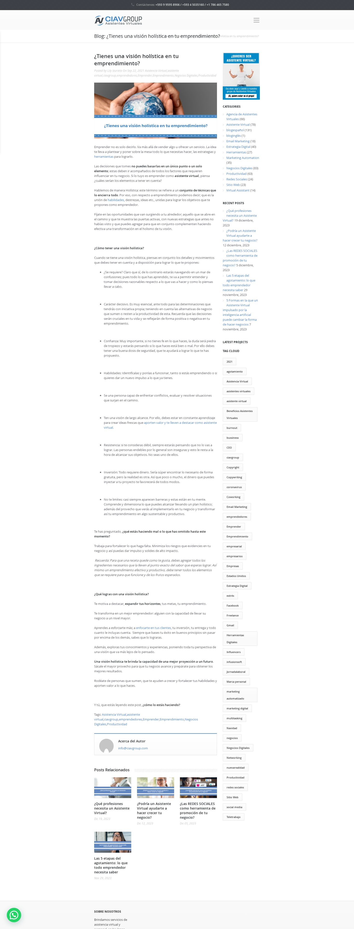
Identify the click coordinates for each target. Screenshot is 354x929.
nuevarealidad (236, 767)
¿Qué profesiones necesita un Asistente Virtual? (112, 808)
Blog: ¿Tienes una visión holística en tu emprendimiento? (223, 36)
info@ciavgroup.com (133, 748)
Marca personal (236, 681)
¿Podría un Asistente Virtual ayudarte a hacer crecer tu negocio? (154, 810)
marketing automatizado (235, 695)
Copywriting (234, 477)
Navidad (232, 728)
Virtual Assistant (237, 190)
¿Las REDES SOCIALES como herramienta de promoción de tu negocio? (198, 810)
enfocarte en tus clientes (153, 628)
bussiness (233, 437)
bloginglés (233, 135)
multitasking (234, 718)
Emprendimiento (163, 75)
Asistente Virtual (238, 124)
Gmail (230, 625)
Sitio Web (233, 185)
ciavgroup (109, 75)
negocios (232, 738)
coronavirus (234, 487)
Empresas (233, 566)
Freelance (233, 615)
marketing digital (237, 708)
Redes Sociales (236, 179)
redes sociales (235, 787)
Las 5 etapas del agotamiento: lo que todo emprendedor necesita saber (111, 865)
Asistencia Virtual (156, 70)
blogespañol (235, 130)
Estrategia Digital (238, 146)
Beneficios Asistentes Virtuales (240, 414)
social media (234, 807)
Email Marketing (237, 141)
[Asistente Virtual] (118, 20)
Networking (234, 757)
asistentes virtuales (238, 391)
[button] (14, 915)
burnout (232, 428)
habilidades (116, 200)
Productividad (207, 75)
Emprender (145, 75)
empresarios (235, 556)
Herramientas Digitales (235, 638)
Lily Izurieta (114, 70)
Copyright (233, 467)
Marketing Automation (242, 158)
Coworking (233, 497)
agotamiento (235, 371)
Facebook (233, 605)
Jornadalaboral (236, 672)
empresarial (234, 546)
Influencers (234, 652)
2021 (229, 361)
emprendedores (127, 75)
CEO (229, 447)
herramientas (103, 156)
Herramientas (236, 152)
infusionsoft (234, 662)
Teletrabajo (234, 817)
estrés (230, 595)
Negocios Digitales (186, 75)
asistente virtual (237, 401)
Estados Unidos (236, 576)
